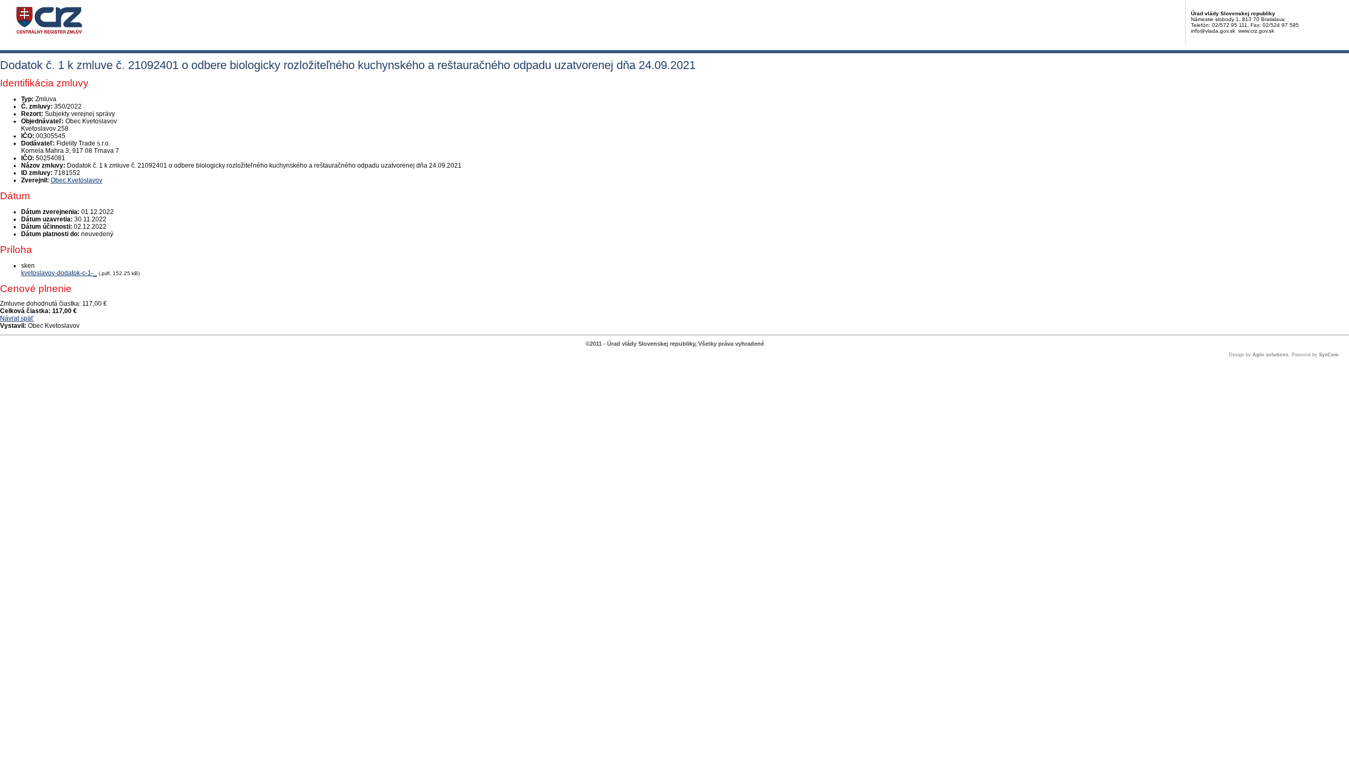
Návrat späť (17, 318)
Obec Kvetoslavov (76, 180)
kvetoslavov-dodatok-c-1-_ (59, 273)
